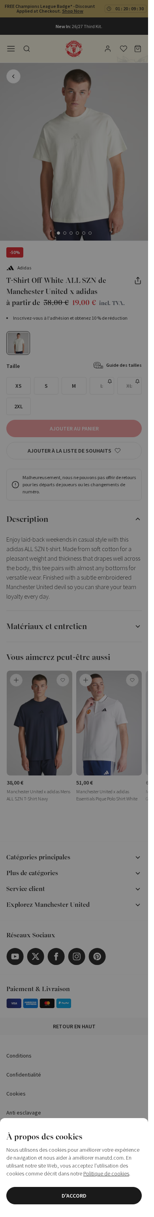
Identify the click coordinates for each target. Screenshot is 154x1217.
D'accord (74, 1195)
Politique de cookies (106, 1173)
